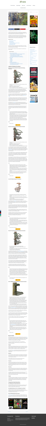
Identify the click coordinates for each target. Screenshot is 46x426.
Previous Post (9, 411)
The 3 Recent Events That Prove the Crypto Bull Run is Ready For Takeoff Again (33, 52)
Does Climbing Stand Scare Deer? (14, 64)
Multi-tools (23, 5)
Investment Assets (23, 7)
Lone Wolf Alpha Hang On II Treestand (14, 55)
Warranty (11, 60)
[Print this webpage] (0, 216)
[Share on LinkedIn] (0, 214)
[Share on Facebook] (0, 211)
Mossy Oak (10, 149)
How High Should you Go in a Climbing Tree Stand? (16, 63)
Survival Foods (13, 5)
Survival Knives (29, 5)
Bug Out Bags (18, 5)
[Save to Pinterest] (0, 213)
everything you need (13, 307)
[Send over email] (0, 215)
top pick (14, 102)
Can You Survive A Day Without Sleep (33, 64)
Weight (11, 58)
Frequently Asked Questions (13, 62)
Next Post (27, 411)
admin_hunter (19, 30)
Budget (11, 61)
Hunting (34, 5)
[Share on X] (0, 212)
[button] (17, 125)
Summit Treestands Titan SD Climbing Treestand (16, 54)
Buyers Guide (11, 57)
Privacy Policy (9, 420)
